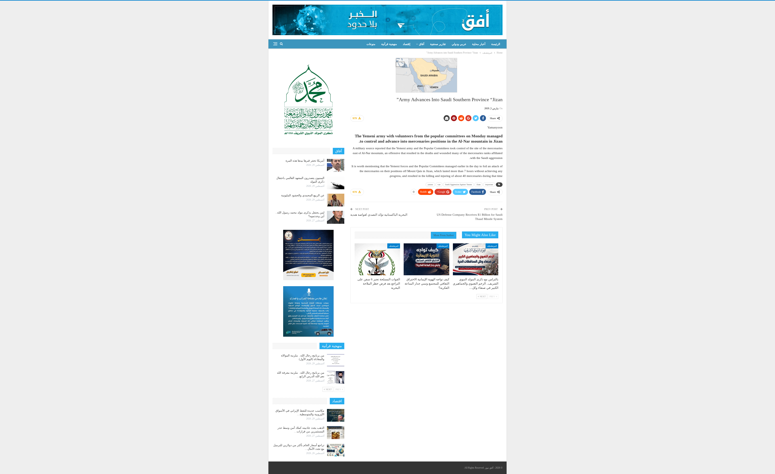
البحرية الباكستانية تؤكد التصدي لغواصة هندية (378, 214)
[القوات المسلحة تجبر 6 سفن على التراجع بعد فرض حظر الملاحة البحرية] (377, 259)
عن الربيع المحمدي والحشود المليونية (302, 195)
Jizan (479, 184)
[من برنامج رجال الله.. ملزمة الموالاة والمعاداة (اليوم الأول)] (335, 360)
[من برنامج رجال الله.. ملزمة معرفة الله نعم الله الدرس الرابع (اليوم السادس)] (335, 377)
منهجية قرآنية (389, 44)
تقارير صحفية (438, 44)
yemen (430, 184)
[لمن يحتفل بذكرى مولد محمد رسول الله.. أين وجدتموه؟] (335, 217)
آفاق (421, 44)
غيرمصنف (492, 245)
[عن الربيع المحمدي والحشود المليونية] (335, 200)
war (439, 184)
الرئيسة (495, 44)
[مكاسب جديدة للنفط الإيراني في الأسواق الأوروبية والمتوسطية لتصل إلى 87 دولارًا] (335, 415)
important (489, 184)
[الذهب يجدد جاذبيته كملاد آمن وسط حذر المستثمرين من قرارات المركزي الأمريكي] (335, 432)
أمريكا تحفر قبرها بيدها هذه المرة (305, 160)
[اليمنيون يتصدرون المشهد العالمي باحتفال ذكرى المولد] (335, 182)
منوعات (371, 44)
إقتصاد (406, 44)
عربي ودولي (459, 44)
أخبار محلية (478, 44)
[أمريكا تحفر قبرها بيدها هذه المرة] (335, 165)
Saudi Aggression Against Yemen (458, 184)
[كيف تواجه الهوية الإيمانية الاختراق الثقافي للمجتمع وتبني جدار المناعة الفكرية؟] (426, 259)
